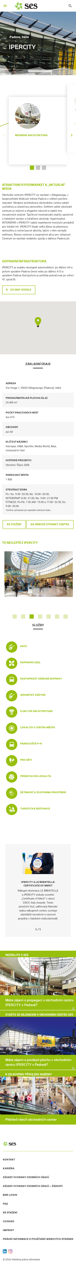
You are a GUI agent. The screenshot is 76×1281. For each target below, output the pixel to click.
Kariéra (8, 1168)
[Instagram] (10, 1251)
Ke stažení (14, 524)
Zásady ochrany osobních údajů (26, 1177)
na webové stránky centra (50, 524)
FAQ (5, 1203)
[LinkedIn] (5, 1251)
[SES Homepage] (25, 6)
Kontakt (9, 1159)
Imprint (8, 1230)
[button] (71, 125)
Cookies (8, 1221)
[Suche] (68, 6)
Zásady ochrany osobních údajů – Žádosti (33, 1186)
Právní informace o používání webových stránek (38, 1239)
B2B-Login (10, 1194)
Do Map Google (20, 289)
